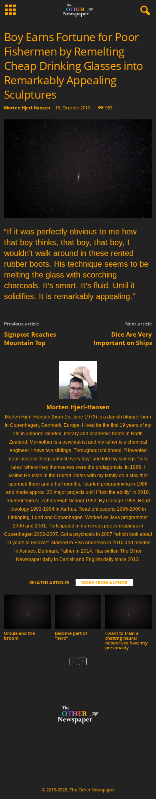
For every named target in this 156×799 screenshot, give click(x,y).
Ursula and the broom (19, 635)
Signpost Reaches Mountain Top (30, 338)
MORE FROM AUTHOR (104, 582)
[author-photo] (78, 380)
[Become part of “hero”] (78, 612)
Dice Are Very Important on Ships (123, 338)
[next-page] (83, 661)
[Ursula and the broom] (27, 612)
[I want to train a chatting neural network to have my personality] (128, 612)
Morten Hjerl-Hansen (27, 108)
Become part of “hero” (71, 635)
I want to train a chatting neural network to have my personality (126, 640)
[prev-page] (73, 661)
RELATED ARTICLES (49, 582)
